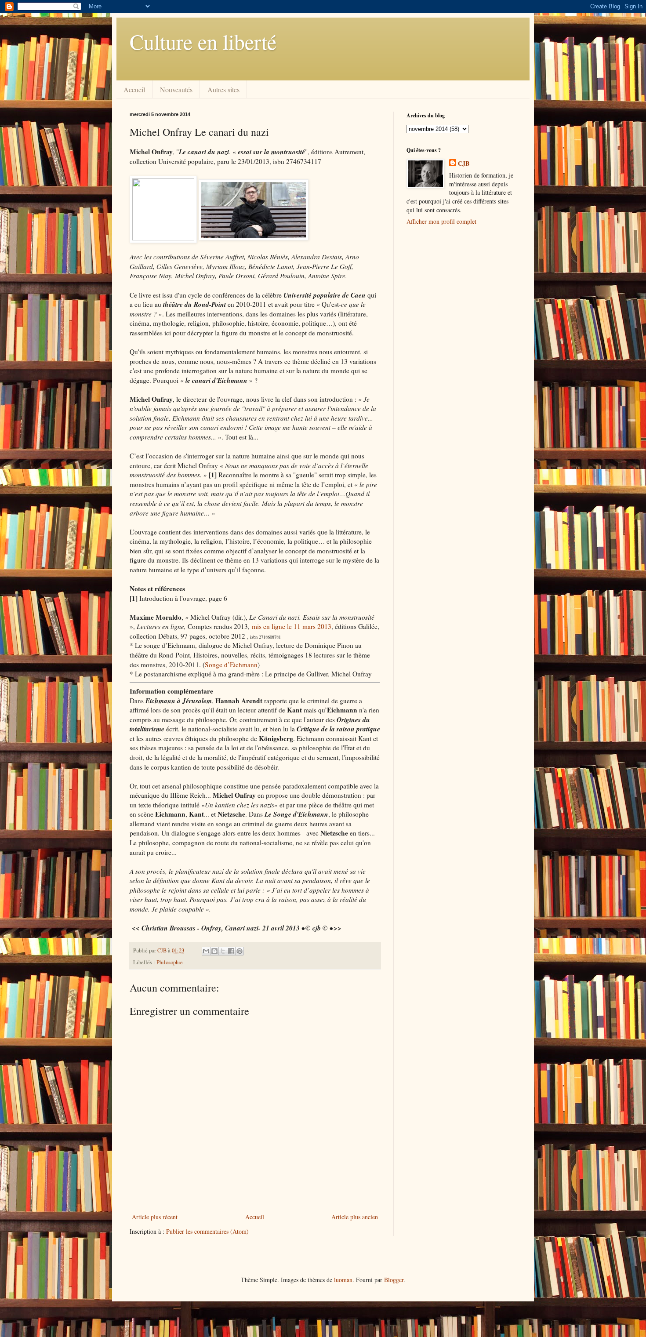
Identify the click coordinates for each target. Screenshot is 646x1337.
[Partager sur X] (222, 951)
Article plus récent (155, 1217)
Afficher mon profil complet (441, 221)
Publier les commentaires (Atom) (207, 1231)
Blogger (393, 1279)
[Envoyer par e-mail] (206, 951)
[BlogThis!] (214, 951)
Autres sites (223, 89)
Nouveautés (176, 89)
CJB (463, 163)
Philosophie (169, 962)
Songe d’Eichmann (231, 664)
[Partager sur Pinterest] (239, 951)
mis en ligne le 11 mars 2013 (291, 626)
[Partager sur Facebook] (231, 951)
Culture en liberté (203, 41)
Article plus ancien (354, 1217)
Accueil (134, 89)
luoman (343, 1279)
